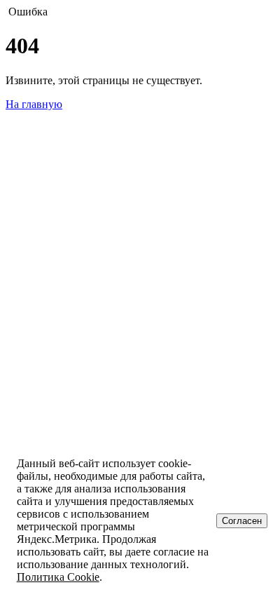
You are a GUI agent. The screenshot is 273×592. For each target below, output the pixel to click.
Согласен (242, 521)
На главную (34, 104)
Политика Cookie (58, 577)
